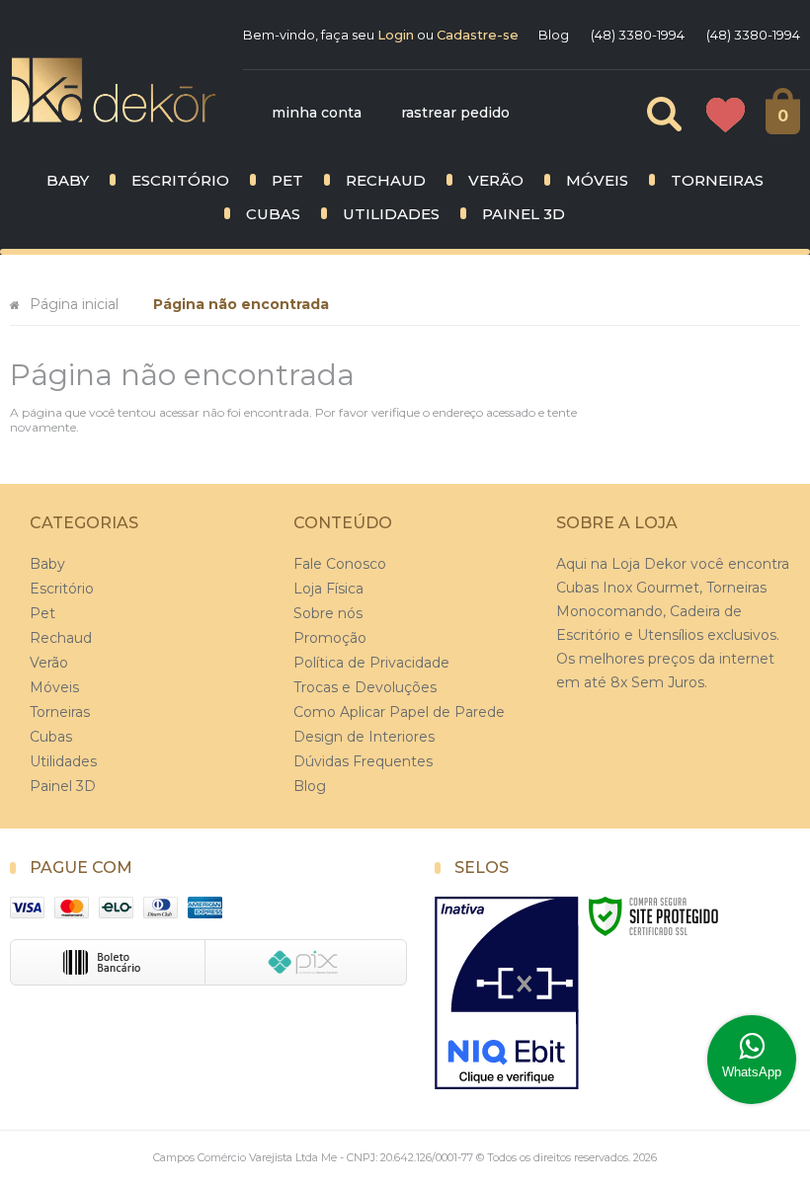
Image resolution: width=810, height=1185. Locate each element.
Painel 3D (63, 786)
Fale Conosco (339, 564)
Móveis (54, 687)
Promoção (329, 638)
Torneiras (60, 712)
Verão (49, 663)
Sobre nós (328, 613)
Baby (47, 564)
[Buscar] (648, 114)
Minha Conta (317, 112)
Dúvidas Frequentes (363, 761)
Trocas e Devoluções (365, 687)
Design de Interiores (364, 737)
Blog (553, 34)
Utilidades (63, 761)
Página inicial (74, 304)
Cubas (51, 737)
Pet (42, 613)
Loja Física (328, 588)
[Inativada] (507, 993)
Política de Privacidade (371, 663)
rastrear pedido (455, 112)
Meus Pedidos (725, 116)
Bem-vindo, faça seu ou (381, 34)
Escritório (62, 588)
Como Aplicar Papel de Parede (399, 712)
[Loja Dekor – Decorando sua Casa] (114, 89)
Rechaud (61, 638)
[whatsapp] (751, 1059)
